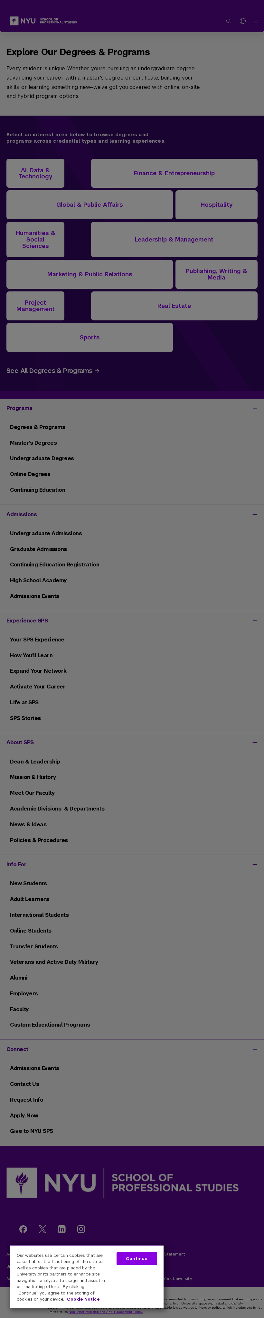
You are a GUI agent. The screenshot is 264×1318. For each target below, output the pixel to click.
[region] (87, 1276)
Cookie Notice (83, 1299)
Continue (136, 1258)
